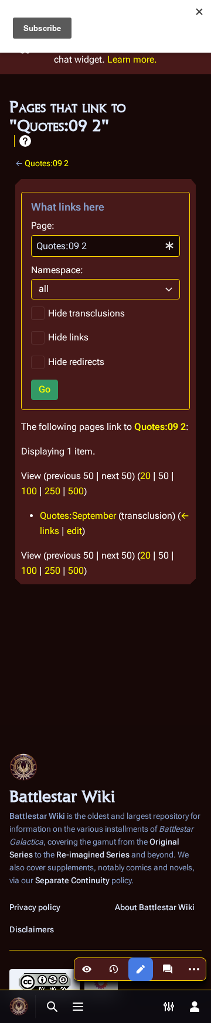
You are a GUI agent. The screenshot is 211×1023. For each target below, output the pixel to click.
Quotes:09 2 (47, 163)
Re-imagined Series (93, 854)
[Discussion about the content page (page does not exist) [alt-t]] (167, 969)
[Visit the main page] (18, 1006)
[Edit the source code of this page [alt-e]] (140, 969)
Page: (43, 225)
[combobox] (105, 246)
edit (74, 530)
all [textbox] (44, 288)
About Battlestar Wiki (155, 907)
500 (76, 491)
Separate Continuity (72, 880)
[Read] (86, 969)
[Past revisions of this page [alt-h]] (113, 969)
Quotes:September (78, 515)
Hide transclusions (86, 313)
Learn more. (132, 59)
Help (25, 141)
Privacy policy (34, 907)
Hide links (68, 337)
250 (52, 491)
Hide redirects (76, 361)
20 (145, 475)
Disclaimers (31, 929)
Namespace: (57, 269)
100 (29, 491)
